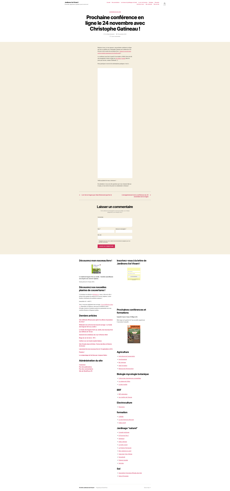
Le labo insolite (123, 384)
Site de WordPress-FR (85, 371)
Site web (99, 234)
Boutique (151, 2)
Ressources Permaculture (126, 368)
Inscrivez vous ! (140, 4)
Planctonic (122, 407)
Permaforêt (122, 457)
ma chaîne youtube (120, 58)
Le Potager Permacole (125, 448)
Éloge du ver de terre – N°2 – (87, 338)
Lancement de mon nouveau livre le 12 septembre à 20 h (96, 349)
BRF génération (123, 394)
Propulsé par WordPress (101, 487)
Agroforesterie (123, 359)
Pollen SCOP (122, 423)
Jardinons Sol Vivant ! (72, 2)
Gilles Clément (123, 441)
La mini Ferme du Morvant (126, 419)
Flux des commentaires (86, 369)
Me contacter (149, 4)
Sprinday (121, 463)
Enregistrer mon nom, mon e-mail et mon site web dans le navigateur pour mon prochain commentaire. (114, 241)
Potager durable (123, 460)
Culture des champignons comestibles (130, 378)
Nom (99, 229)
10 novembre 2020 (122, 34)
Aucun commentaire (115, 36)
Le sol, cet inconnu (142, 2)
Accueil (108, 2)
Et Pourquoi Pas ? (124, 435)
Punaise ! (82, 352)
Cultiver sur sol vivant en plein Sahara (90, 341)
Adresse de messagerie (121, 229)
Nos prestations (115, 2)
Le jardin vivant (123, 444)
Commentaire (100, 217)
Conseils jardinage (124, 432)
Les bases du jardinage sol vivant (129, 2)
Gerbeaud (121, 438)
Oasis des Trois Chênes (125, 454)
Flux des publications (85, 367)
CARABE (121, 416)
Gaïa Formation (123, 365)
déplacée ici (96, 294)
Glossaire (157, 2)
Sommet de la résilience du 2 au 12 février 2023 (93, 335)
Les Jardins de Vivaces (125, 397)
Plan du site (156, 4)
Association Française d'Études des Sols (130, 473)
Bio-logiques (122, 362)
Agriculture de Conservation (127, 356)
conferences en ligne (115, 12)
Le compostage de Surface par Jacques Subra (93, 355)
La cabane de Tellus (124, 381)
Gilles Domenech (110, 34)
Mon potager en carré (125, 451)
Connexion (82, 365)
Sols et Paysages (123, 476)
